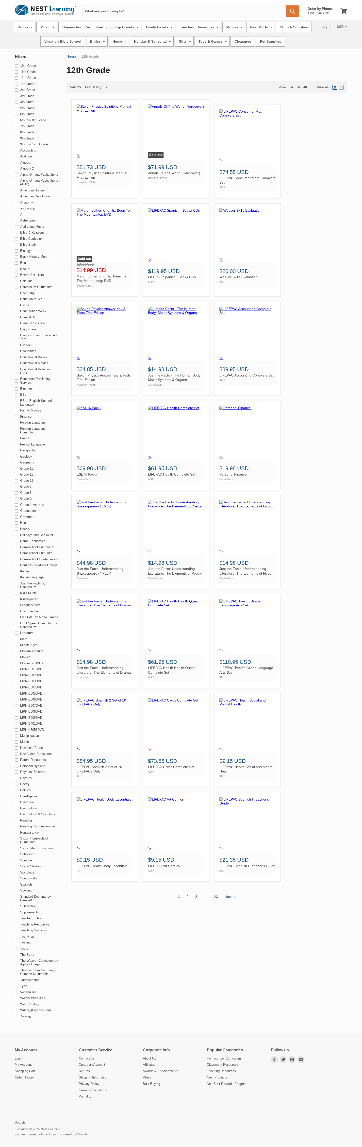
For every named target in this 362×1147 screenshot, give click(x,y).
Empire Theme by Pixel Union (36, 1134)
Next (229, 897)
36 (298, 87)
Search (20, 1122)
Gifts (183, 41)
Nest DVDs (259, 27)
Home (118, 41)
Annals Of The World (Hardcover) (174, 173)
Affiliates (149, 1064)
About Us (149, 1058)
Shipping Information (93, 1077)
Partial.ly (85, 1096)
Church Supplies (294, 27)
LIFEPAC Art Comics (164, 866)
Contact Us (87, 1058)
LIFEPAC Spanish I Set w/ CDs (172, 277)
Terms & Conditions (93, 1090)
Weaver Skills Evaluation (238, 277)
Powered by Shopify (73, 1134)
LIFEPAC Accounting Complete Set (246, 375)
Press (147, 1077)
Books (24, 27)
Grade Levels (157, 27)
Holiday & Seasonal (151, 41)
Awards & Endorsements (160, 1071)
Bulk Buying (151, 1084)
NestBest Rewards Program (227, 1084)
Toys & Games (211, 41)
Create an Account (92, 1064)
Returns (84, 1071)
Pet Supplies (270, 41)
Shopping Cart (25, 1071)
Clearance (242, 41)
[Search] (292, 11)
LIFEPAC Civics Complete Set (171, 767)
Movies (232, 27)
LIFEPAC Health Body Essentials (102, 866)
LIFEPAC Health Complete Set (171, 474)
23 (216, 897)
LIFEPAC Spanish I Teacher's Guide (247, 866)
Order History (24, 1077)
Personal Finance (233, 474)
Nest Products (217, 1077)
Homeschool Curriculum (83, 27)
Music (45, 27)
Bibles (96, 41)
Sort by (75, 87)
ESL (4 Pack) (87, 474)
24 (291, 87)
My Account (23, 1064)
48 (305, 87)
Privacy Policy (89, 1084)
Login (326, 27)
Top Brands (125, 27)
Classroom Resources (222, 1064)
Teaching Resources (197, 27)
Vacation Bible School (62, 41)
